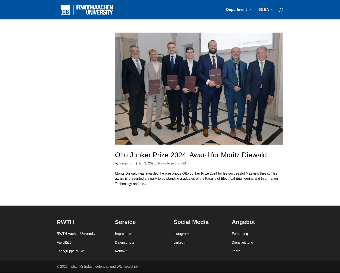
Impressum (123, 234)
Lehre (236, 251)
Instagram (181, 234)
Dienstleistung (242, 242)
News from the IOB (172, 163)
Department (236, 10)
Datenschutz (124, 242)
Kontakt (121, 251)
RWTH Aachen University (76, 234)
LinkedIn (179, 242)
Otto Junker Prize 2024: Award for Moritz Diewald (191, 155)
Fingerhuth (127, 163)
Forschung (240, 234)
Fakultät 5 (64, 242)
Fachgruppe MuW (70, 251)
